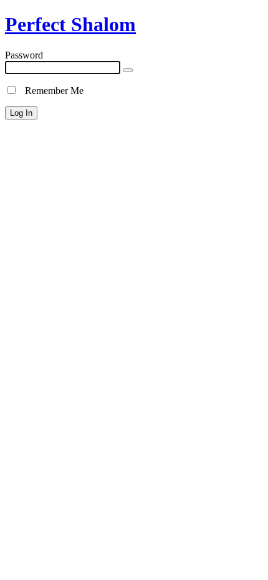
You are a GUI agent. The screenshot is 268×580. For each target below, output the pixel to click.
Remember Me (50, 90)
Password (24, 55)
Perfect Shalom (70, 24)
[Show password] (128, 70)
